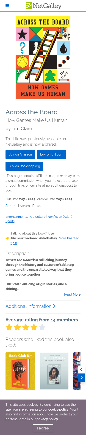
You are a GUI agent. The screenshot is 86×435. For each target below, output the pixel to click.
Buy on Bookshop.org (24, 166)
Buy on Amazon (20, 154)
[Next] (81, 378)
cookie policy (58, 409)
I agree (43, 428)
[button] (20, 376)
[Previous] (81, 370)
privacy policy (47, 419)
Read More (72, 294)
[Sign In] (7, 6)
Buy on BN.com (51, 154)
